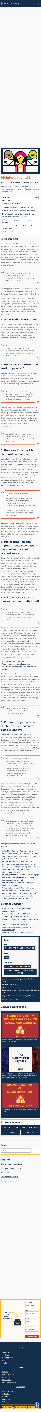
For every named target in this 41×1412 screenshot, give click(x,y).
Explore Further (7, 232)
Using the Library (8, 1374)
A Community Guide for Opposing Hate (16, 917)
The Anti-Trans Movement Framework (15, 924)
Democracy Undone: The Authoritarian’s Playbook (20, 919)
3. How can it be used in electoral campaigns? (18, 211)
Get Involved (20, 1387)
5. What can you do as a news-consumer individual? (16, 221)
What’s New (6, 1380)
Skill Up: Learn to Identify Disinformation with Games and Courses (19, 1040)
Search (36, 1150)
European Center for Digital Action (27, 183)
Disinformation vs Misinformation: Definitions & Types (20, 1110)
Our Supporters (7, 1358)
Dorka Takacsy (8, 183)
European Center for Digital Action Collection (18, 932)
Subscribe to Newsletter (9, 1177)
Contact (5, 1363)
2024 (7, 957)
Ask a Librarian (6, 1181)
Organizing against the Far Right (14, 922)
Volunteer (5, 1402)
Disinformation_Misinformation (19, 948)
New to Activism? (8, 1391)
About (20, 1348)
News (4, 1360)
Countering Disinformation (17, 966)
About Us (5, 1352)
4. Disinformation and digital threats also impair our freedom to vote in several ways (19, 215)
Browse (5, 1372)
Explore (20, 1367)
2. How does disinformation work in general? (18, 207)
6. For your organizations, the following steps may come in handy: (20, 227)
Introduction (6, 200)
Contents (6, 197)
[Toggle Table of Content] (35, 197)
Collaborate (6, 1399)
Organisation (29, 1326)
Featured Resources (9, 1382)
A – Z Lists (5, 1173)
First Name (29, 1302)
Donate (5, 1397)
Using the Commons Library (11, 1168)
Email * (27, 1318)
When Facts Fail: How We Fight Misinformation (19, 914)
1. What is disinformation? (11, 204)
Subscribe (6, 1394)
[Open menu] (38, 3)
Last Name (28, 1310)
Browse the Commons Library (11, 1164)
